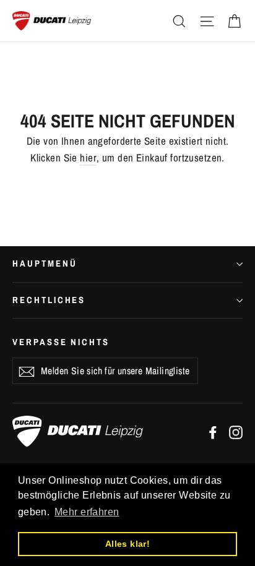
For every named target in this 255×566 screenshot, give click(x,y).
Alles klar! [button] (127, 544)
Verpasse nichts (61, 342)
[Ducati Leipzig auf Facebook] (213, 431)
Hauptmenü (44, 263)
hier (88, 157)
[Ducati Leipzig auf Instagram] (236, 431)
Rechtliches (48, 300)
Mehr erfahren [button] (86, 512)
